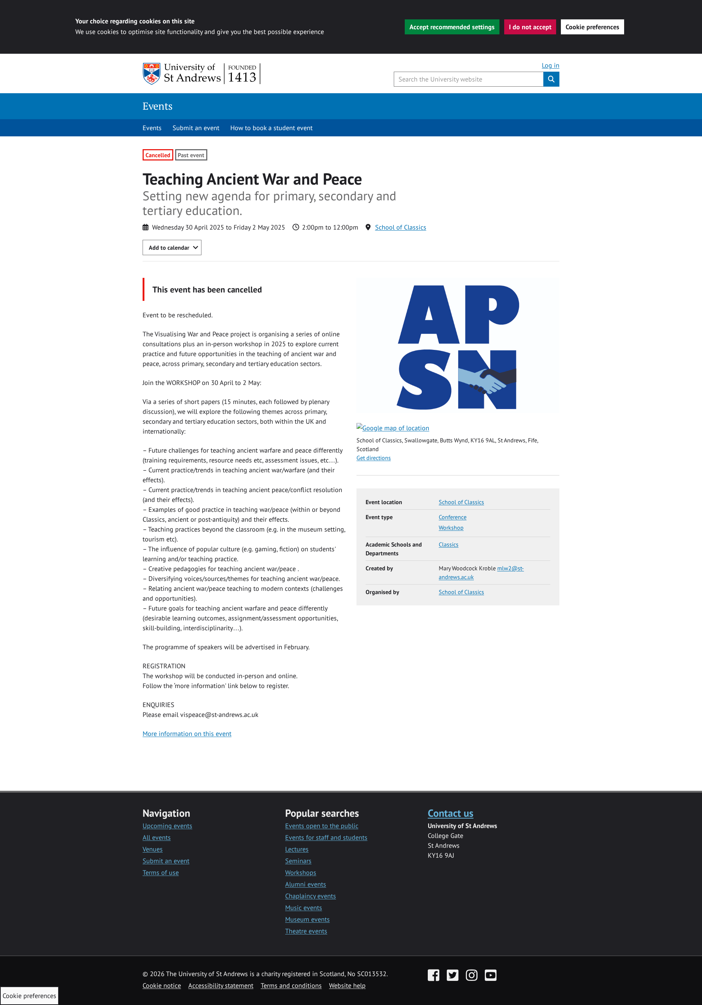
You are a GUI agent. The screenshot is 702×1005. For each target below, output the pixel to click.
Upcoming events (167, 825)
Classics (448, 544)
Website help (347, 985)
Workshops (300, 872)
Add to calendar (169, 247)
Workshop (451, 527)
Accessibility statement (220, 985)
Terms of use (161, 872)
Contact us (450, 813)
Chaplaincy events (310, 896)
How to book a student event (271, 128)
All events (157, 837)
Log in (550, 65)
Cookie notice (162, 985)
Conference (453, 517)
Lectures (297, 849)
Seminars (298, 861)
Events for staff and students (326, 837)
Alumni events (305, 884)
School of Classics (400, 227)
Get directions (373, 457)
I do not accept (530, 27)
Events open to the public (321, 825)
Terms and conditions (291, 985)
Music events (303, 907)
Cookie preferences (592, 27)
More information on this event (187, 733)
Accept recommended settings (452, 27)
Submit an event (196, 128)
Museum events (307, 919)
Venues (153, 849)
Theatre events (306, 931)
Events (158, 106)
